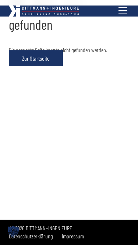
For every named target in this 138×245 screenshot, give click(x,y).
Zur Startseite (36, 58)
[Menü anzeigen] (123, 11)
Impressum (73, 236)
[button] (13, 232)
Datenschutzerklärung (31, 236)
